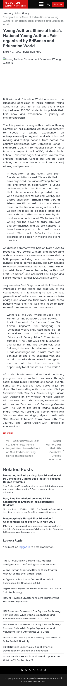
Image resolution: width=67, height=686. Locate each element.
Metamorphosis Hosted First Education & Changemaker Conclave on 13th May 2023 (29, 520)
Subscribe (58, 4)
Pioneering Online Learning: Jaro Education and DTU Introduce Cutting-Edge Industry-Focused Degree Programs (32, 478)
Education (8, 433)
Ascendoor (55, 678)
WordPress (39, 681)
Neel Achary (33, 52)
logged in (24, 547)
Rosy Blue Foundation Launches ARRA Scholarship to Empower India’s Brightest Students (28, 502)
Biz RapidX (12, 3)
